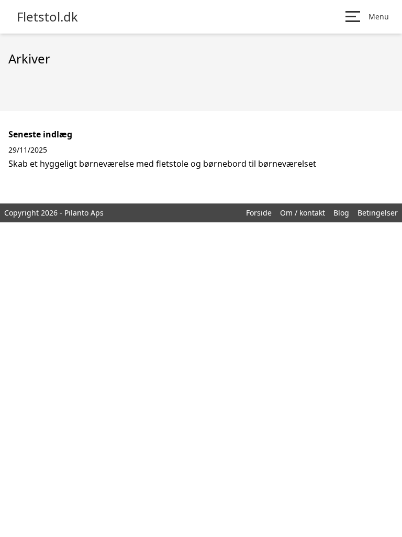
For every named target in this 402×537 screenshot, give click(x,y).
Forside (259, 213)
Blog (341, 213)
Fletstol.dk (47, 16)
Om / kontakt (302, 213)
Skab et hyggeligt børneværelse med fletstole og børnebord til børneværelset (162, 163)
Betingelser (378, 213)
